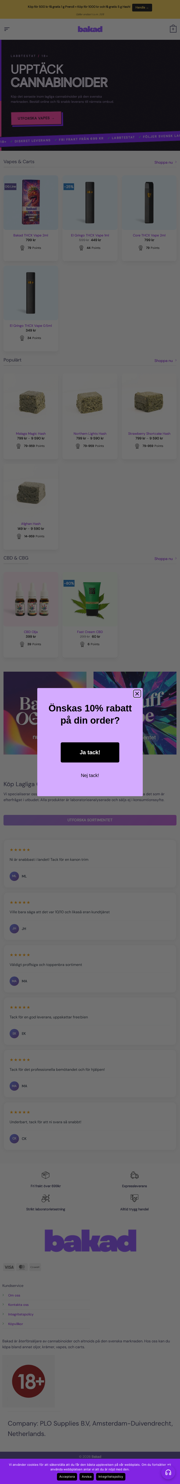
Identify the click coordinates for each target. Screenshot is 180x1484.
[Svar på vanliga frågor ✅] (168, 1472)
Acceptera (67, 1476)
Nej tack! (90, 775)
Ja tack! (90, 752)
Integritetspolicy (110, 1476)
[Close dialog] (137, 693)
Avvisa (86, 1476)
